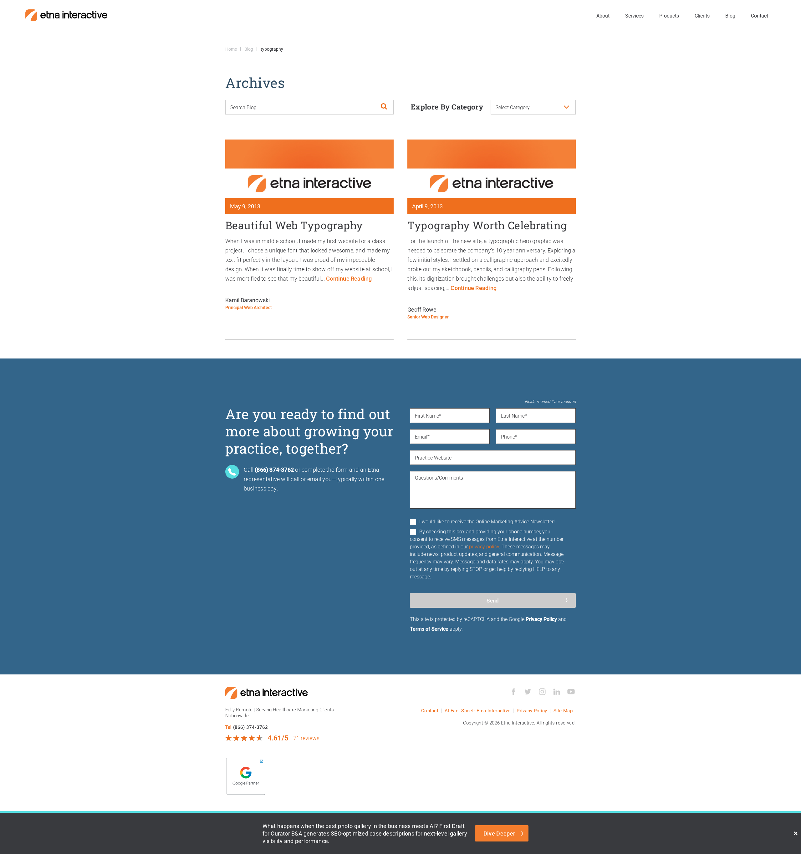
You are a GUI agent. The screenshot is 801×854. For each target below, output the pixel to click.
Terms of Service (429, 628)
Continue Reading (349, 278)
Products (669, 15)
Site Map (563, 711)
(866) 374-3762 (250, 727)
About (603, 15)
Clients (702, 15)
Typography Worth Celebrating (487, 225)
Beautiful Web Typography (294, 225)
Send (493, 600)
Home (231, 49)
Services (634, 15)
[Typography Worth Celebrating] (491, 169)
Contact (759, 15)
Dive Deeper (499, 833)
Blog (730, 15)
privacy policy (484, 546)
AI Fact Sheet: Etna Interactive (477, 711)
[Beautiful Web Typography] (309, 169)
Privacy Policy (541, 619)
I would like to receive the (487, 521)
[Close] (795, 833)
